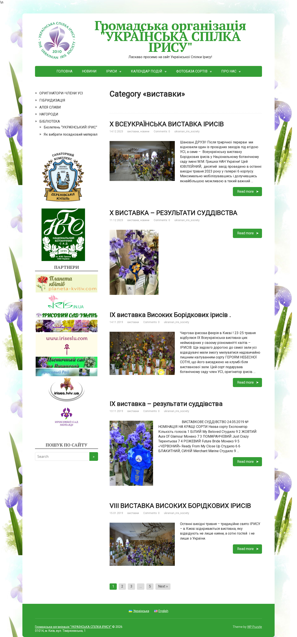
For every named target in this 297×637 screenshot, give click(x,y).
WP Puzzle (254, 627)
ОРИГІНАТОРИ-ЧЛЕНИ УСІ (61, 93)
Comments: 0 (162, 131)
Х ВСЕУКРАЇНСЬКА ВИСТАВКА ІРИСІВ (167, 124)
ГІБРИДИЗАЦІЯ (52, 100)
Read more (245, 191)
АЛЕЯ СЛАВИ (50, 107)
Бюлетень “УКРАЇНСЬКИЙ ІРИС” (70, 127)
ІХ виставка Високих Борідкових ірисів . (170, 314)
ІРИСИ (111, 71)
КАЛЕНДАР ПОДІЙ (146, 71)
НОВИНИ (89, 71)
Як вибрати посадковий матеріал (70, 134)
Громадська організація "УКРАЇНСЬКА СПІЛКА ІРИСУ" (170, 36)
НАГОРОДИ (48, 114)
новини (144, 131)
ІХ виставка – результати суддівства (166, 403)
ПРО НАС (228, 71)
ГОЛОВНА (64, 71)
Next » (163, 586)
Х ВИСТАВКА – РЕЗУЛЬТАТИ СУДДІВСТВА (173, 213)
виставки (133, 131)
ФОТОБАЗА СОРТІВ (191, 71)
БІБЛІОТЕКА (49, 121)
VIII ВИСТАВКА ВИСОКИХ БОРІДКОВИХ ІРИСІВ (180, 505)
